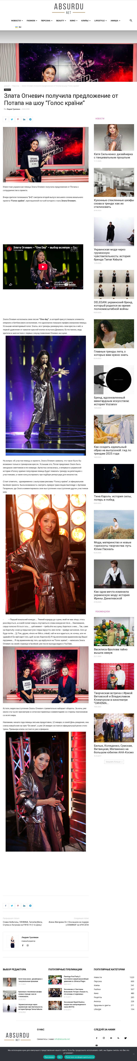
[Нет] (133, 1054)
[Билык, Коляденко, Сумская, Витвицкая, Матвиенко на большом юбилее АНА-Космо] (114, 728)
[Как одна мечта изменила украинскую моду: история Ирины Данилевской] (114, 574)
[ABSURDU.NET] (68, 9)
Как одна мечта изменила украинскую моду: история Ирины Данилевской (112, 595)
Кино (72, 21)
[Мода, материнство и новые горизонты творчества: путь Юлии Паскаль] (114, 524)
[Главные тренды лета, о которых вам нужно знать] (114, 333)
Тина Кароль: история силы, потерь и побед (113, 498)
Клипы (84, 21)
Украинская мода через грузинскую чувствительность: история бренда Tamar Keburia (112, 254)
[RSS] (118, 1038)
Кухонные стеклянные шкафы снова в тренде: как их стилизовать (114, 203)
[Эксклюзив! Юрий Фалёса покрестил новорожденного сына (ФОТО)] (55, 1005)
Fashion (31, 21)
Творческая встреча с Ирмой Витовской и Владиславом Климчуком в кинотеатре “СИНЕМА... (113, 698)
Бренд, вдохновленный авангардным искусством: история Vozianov (111, 401)
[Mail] (111, 1038)
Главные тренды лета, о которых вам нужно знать (111, 353)
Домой (7, 86)
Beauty (60, 21)
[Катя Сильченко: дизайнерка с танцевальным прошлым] (114, 137)
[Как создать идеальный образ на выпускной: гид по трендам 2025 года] (114, 429)
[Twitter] (125, 1038)
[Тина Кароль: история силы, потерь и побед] (114, 478)
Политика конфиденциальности (80, 1057)
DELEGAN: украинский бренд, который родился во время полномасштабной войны (113, 306)
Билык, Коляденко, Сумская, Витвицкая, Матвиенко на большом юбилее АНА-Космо (114, 749)
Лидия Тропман (13, 109)
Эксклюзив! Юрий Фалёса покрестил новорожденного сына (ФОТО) (75, 1004)
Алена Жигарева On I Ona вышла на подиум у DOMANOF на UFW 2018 (69, 923)
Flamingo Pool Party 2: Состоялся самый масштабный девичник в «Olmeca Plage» (76, 979)
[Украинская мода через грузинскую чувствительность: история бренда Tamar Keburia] (114, 231)
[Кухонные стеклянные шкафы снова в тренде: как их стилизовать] (114, 182)
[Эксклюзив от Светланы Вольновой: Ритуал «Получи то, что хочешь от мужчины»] (55, 992)
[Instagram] (28, 945)
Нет (60, 1057)
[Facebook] (24, 945)
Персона (45, 21)
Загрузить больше (113, 762)
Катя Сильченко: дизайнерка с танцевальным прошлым (113, 156)
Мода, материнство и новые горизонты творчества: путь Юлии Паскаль (112, 546)
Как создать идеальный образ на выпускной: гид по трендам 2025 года (112, 450)
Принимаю (49, 1057)
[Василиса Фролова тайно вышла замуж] (114, 631)
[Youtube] (96, 1045)
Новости (16, 21)
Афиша (114, 21)
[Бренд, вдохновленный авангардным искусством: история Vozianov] (114, 379)
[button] (131, 21)
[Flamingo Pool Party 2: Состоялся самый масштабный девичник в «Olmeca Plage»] (55, 980)
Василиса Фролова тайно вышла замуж (111, 651)
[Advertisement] (46, 224)
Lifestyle (99, 21)
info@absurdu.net (62, 1039)
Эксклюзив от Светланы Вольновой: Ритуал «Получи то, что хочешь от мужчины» (76, 991)
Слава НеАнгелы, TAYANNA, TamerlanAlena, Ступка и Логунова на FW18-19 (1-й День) (22, 923)
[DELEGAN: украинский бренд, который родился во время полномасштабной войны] (114, 284)
